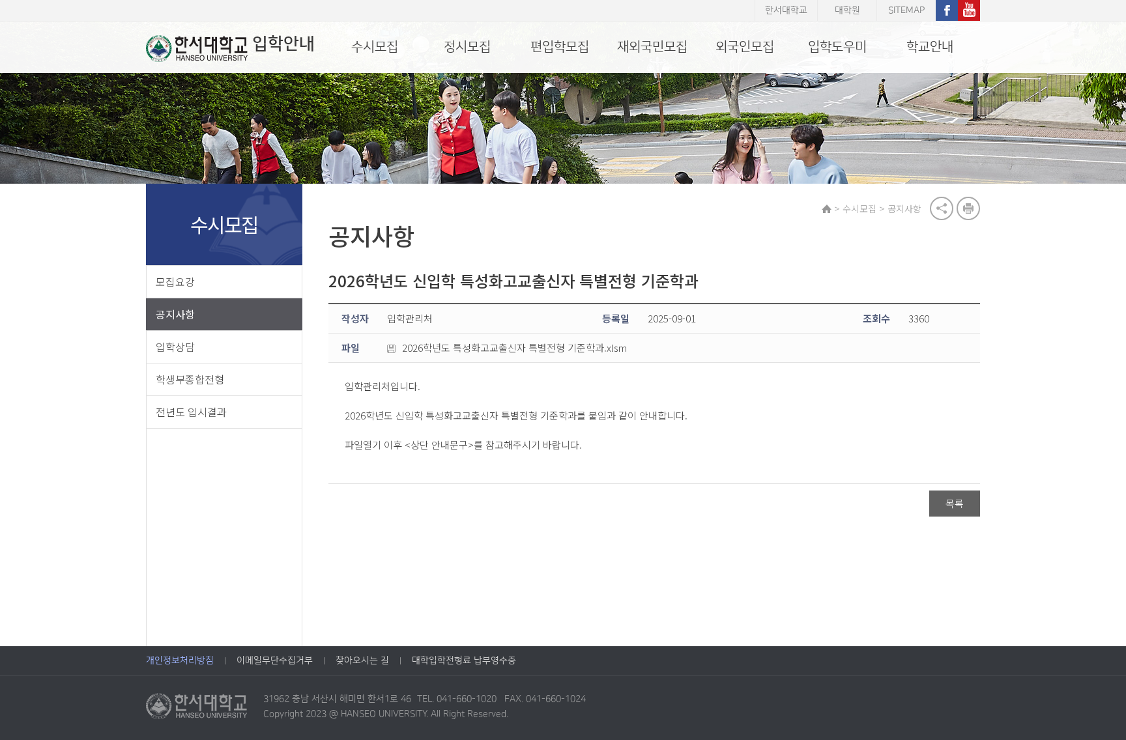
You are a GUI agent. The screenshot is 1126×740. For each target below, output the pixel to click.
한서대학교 (786, 10)
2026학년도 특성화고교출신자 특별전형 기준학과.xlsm (514, 347)
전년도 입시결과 (191, 412)
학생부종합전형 (190, 379)
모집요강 (175, 281)
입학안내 (283, 44)
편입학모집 (559, 47)
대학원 (847, 10)
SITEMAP (906, 10)
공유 (941, 208)
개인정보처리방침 (180, 660)
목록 (955, 503)
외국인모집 (744, 47)
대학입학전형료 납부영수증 (464, 660)
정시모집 (467, 47)
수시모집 (374, 47)
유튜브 (969, 10)
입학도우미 (837, 47)
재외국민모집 (652, 47)
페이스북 (947, 10)
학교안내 (929, 47)
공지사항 (175, 314)
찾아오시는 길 (362, 660)
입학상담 (175, 346)
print (968, 208)
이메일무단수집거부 (275, 660)
